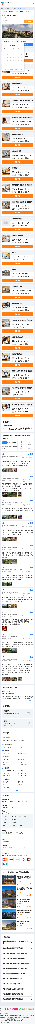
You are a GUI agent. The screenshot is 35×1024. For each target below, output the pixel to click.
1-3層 (22, 273)
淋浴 (15, 73)
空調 (27, 54)
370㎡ (15, 273)
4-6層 (23, 104)
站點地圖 (2, 1022)
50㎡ (15, 87)
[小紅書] (16, 1009)
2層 (21, 87)
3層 (21, 240)
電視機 (22, 73)
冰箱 (28, 57)
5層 (21, 257)
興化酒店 (14, 8)
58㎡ (15, 358)
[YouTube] (9, 1009)
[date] (10, 41)
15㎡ (15, 341)
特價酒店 (3, 8)
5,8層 (21, 189)
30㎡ (15, 189)
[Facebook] (6, 1009)
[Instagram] (13, 1009)
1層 (21, 138)
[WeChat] (20, 1009)
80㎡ (15, 172)
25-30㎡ (16, 104)
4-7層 (21, 392)
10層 (21, 172)
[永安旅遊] (5, 3)
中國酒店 (8, 8)
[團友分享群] (28, 1009)
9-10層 (22, 307)
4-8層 (21, 206)
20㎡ (15, 138)
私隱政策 (8, 1022)
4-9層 (21, 358)
